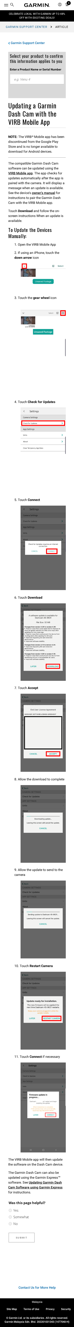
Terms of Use (31, 1309)
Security (66, 1309)
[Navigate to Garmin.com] (37, 5)
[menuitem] (12, 5)
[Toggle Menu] (2, 4)
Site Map (12, 1309)
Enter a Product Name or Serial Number (35, 69)
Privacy (50, 1309)
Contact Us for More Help (37, 1288)
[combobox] (37, 79)
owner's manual (43, 193)
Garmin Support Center (26, 26)
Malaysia (37, 1301)
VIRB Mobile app (20, 173)
